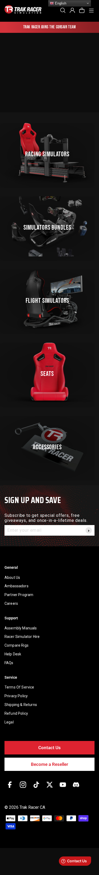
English (60, 3)
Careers (11, 603)
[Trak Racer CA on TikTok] (36, 788)
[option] (49, 27)
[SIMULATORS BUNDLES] (49, 226)
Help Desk (12, 654)
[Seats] (49, 373)
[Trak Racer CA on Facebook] (9, 788)
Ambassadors (16, 586)
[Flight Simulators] (49, 299)
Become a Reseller (49, 764)
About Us (12, 577)
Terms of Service (19, 687)
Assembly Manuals (20, 628)
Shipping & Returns (20, 705)
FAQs (8, 663)
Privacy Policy (16, 696)
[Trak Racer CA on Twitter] (49, 788)
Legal (9, 722)
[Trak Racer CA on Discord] (76, 788)
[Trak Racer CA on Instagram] (23, 788)
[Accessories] (49, 446)
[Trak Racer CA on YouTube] (63, 788)
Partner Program (18, 595)
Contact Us (49, 747)
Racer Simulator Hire (22, 636)
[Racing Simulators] (49, 153)
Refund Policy (16, 713)
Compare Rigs (16, 645)
